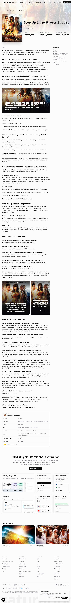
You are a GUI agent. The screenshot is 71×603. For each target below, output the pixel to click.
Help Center (39, 576)
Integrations (57, 573)
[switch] (49, 506)
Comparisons (57, 558)
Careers (38, 566)
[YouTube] (56, 585)
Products (14, 2)
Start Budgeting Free (35, 468)
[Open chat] (3, 600)
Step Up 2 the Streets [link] (21, 10)
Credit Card (5, 563)
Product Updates (40, 573)
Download (46, 111)
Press (38, 571)
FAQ (54, 62)
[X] (68, 585)
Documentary (22, 566)
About (38, 558)
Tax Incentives (57, 566)
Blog (38, 561)
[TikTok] (65, 585)
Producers (21, 568)
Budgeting (4, 558)
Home (3, 10)
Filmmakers (56, 64)
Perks (3, 571)
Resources (30, 2)
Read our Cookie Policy (49, 594)
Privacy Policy (16, 588)
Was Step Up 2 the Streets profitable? (59, 58)
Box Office (55, 56)
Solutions (22, 2)
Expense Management (7, 561)
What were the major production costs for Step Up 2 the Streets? (60, 54)
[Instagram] (58, 585)
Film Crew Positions (58, 563)
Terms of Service (9, 588)
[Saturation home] (6, 2)
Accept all (64, 597)
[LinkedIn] (61, 585)
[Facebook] (63, 585)
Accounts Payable (6, 566)
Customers (38, 2)
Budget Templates (58, 561)
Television (21, 561)
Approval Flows (57, 576)
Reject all (51, 597)
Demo (51, 2)
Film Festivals (57, 571)
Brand (38, 563)
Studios (21, 573)
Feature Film (22, 558)
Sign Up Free (67, 2)
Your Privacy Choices (26, 588)
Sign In (60, 2)
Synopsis (55, 50)
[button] (9, 421)
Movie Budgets (10, 10)
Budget (55, 51)
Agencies (21, 576)
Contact (38, 568)
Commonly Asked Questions (59, 61)
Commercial (22, 563)
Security (56, 578)
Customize (57, 597)
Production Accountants (25, 571)
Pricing (45, 2)
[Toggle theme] (3, 588)
